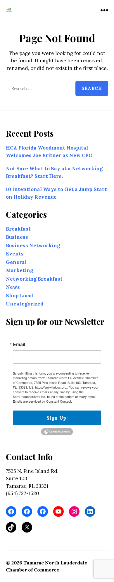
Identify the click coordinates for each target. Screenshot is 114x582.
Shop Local (20, 295)
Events (15, 253)
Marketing (19, 270)
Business (17, 237)
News (13, 287)
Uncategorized (25, 304)
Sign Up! (57, 418)
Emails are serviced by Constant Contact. (42, 401)
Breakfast (18, 229)
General (16, 262)
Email (19, 344)
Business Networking (33, 245)
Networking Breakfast (34, 279)
